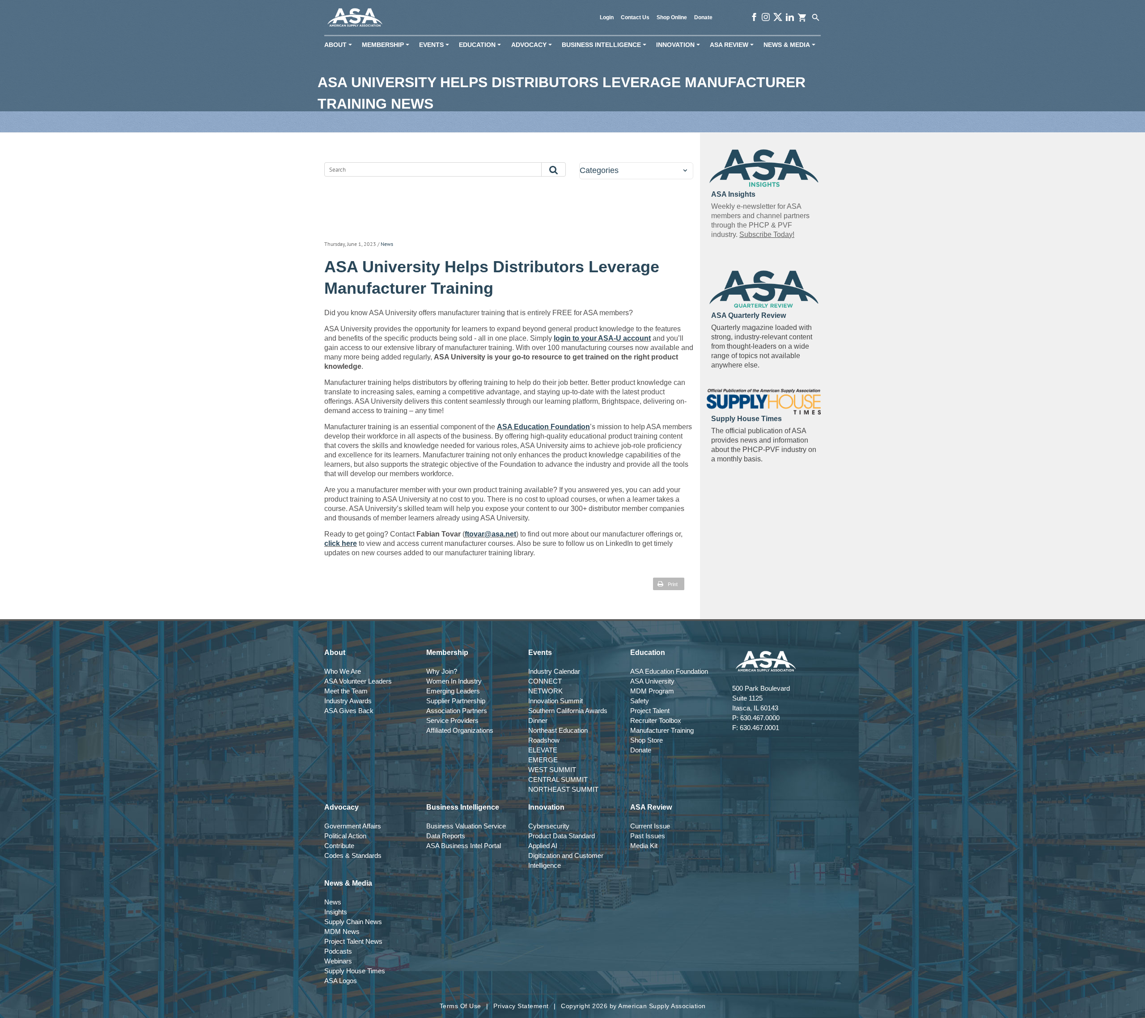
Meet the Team (346, 691)
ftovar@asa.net (490, 534)
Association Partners (456, 710)
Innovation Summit (555, 701)
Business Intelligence (606, 45)
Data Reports (445, 836)
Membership (387, 45)
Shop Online (672, 17)
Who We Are (342, 671)
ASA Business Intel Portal (463, 845)
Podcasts (338, 951)
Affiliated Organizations (459, 730)
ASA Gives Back (348, 710)
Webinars (338, 961)
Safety (639, 701)
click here (340, 543)
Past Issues (647, 836)
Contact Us (635, 17)
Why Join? (441, 671)
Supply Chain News (353, 921)
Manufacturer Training (662, 730)
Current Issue (650, 826)
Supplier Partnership (455, 701)
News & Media (791, 45)
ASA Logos (340, 980)
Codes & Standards (353, 855)
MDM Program (652, 691)
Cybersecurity (548, 826)
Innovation (680, 45)
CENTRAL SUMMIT (558, 779)
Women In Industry (454, 681)
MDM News (342, 931)
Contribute (339, 845)
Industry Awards (348, 701)
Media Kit (643, 845)
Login (607, 17)
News (387, 244)
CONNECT (545, 681)
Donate (703, 17)
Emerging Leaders (453, 691)
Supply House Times (354, 971)
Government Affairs (352, 826)
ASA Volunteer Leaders (358, 681)
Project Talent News (353, 941)
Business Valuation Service (466, 826)
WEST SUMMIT (552, 769)
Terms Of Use (460, 1006)
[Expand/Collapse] (685, 170)
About (340, 45)
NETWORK (545, 691)
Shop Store (646, 740)
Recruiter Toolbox (655, 720)
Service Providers (452, 720)
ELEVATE (542, 750)
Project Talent (650, 710)
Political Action (345, 836)
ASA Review (733, 45)
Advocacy (533, 45)
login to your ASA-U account (602, 338)
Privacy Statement (521, 1006)
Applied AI (542, 845)
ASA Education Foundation (543, 427)
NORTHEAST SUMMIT (563, 789)
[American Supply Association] (355, 17)
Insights (335, 912)
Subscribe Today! (766, 234)
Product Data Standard (561, 836)
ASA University (652, 681)
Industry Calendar (554, 671)
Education (482, 45)
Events (436, 45)
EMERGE (543, 760)
